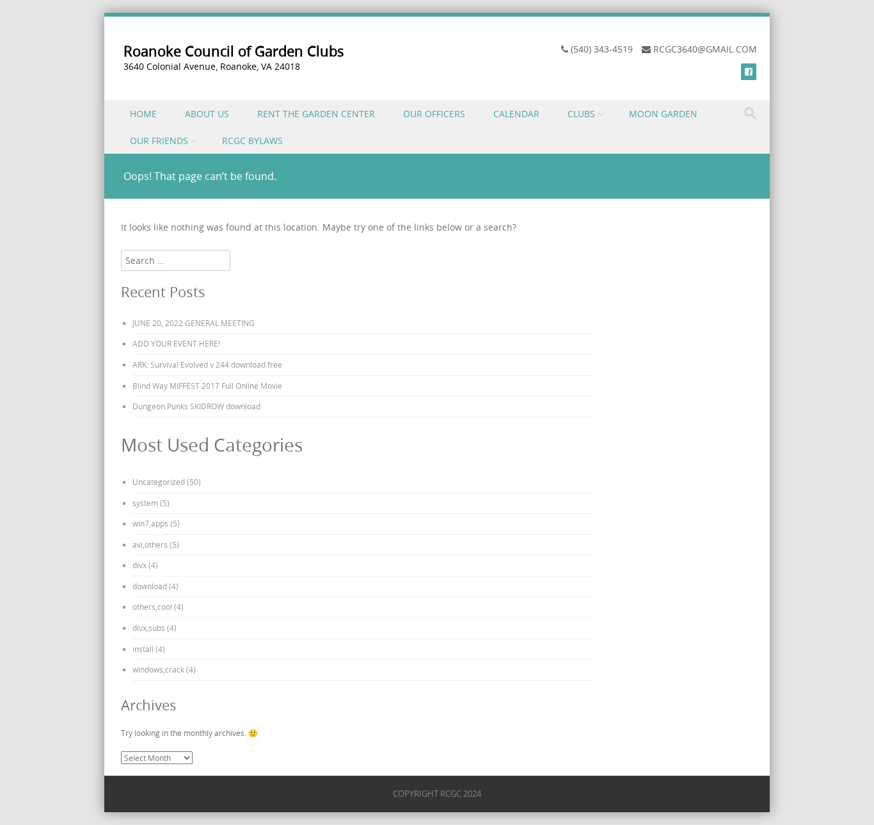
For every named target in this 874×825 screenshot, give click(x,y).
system (145, 503)
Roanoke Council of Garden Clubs (233, 51)
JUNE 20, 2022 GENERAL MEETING (193, 323)
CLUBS (581, 114)
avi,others (150, 544)
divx (139, 565)
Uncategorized (158, 482)
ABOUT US (207, 114)
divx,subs (148, 628)
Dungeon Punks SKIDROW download (196, 406)
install (143, 649)
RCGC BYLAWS (252, 141)
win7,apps (150, 523)
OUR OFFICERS (434, 114)
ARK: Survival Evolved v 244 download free (207, 364)
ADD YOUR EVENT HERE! (176, 343)
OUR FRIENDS (159, 141)
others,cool (152, 606)
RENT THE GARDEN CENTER (316, 114)
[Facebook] (748, 71)
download (149, 586)
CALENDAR (516, 114)
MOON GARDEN (663, 114)
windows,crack (158, 669)
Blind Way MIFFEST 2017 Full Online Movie (207, 385)
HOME (143, 114)
